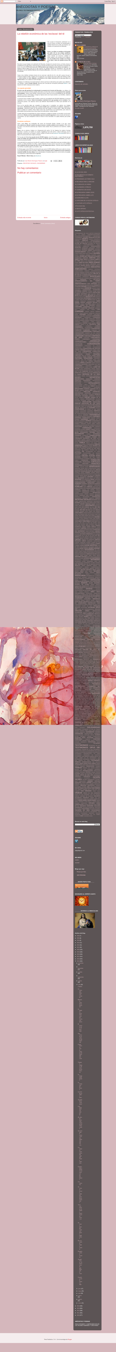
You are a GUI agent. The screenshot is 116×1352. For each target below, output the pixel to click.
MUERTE (84, 583)
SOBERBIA (97, 724)
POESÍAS (82, 646)
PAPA (85, 618)
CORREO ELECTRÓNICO (94, 352)
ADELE (98, 244)
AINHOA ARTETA (91, 251)
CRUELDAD (77, 362)
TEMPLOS (87, 739)
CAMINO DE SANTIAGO (87, 305)
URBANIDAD (87, 776)
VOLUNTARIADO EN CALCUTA (82, 811)
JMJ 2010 (92, 507)
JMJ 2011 (97, 507)
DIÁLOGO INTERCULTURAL (82, 387)
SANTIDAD (78, 706)
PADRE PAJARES (79, 616)
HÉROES (98, 478)
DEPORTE (78, 377)
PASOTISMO (97, 623)
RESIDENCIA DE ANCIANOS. (81, 673)
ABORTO (85, 239)
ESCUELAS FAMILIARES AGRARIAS (91, 426)
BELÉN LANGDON (83, 295)
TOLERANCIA (78, 764)
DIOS (91, 390)
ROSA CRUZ (83, 682)
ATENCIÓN (89, 286)
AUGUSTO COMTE (96, 288)
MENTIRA (83, 569)
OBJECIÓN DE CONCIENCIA (82, 601)
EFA (88, 407)
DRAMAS (82, 399)
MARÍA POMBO (84, 555)
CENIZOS (98, 318)
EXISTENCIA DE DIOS (89, 438)
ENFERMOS (96, 416)
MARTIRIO (84, 556)
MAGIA (82, 549)
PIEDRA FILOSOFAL (91, 642)
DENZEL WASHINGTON (87, 375)
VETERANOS (95, 782)
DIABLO (93, 386)
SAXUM (91, 712)
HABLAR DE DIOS (88, 475)
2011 (78, 1313)
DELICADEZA (78, 375)
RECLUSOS (85, 665)
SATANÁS (87, 712)
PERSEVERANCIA (80, 639)
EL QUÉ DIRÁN (96, 409)
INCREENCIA (82, 495)
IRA (81, 502)
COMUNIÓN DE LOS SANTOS (92, 333)
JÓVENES (97, 517)
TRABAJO (78, 767)
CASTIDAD (83, 314)
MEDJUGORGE (78, 568)
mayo (80, 1291)
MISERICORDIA (80, 575)
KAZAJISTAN (86, 529)
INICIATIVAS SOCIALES (29, 163)
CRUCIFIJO (97, 361)
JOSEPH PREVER (83, 517)
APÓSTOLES (96, 278)
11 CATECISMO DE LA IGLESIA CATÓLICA (86, 200)
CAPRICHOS (77, 308)
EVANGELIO (78, 435)
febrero (80, 1299)
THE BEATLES (96, 762)
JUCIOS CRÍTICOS (85, 525)
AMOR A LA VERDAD (89, 259)
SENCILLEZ (91, 715)
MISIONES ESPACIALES (88, 577)
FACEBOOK (94, 439)
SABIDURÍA (86, 683)
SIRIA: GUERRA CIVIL (86, 724)
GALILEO (82, 466)
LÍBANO (98, 538)
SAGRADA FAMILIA (86, 690)
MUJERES (97, 583)
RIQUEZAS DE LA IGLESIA (81, 679)
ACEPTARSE (77, 244)
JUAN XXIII (97, 524)
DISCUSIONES (84, 394)
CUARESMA (88, 362)
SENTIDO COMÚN (86, 716)
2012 (78, 1310)
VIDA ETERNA (87, 788)
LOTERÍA (97, 543)
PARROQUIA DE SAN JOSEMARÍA (84, 620)
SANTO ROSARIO (80, 709)
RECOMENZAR (79, 666)
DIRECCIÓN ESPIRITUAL (92, 391)
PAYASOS (90, 626)
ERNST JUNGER (96, 423)
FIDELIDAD (85, 456)
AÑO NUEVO (95, 275)
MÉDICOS (77, 565)
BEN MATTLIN (97, 295)
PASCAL (89, 622)
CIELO (98, 323)
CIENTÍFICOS (92, 324)
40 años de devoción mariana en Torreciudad (80, 1123)
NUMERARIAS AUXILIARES (83, 598)
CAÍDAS (82, 303)
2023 (78, 942)
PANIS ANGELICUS (79, 618)
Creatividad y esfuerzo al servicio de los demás (80, 1173)
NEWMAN (94, 590)
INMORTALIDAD (82, 501)
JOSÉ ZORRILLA (92, 515)
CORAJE (77, 349)
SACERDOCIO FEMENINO (82, 684)
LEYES (91, 538)
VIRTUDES (92, 803)
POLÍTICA (97, 646)
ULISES (82, 773)
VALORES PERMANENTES (89, 779)
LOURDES (77, 545)
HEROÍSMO (78, 479)
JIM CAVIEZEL (85, 507)
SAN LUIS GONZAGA (84, 701)
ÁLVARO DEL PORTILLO (86, 256)
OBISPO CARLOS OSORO (87, 600)
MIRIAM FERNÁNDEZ (93, 574)
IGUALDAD (92, 491)
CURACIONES (78, 365)
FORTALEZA (95, 462)
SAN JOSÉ (85, 693)
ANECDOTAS (95, 267)
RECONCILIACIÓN (89, 666)
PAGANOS (92, 616)
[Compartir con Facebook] (59, 161)
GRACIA (98, 469)
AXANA (94, 291)
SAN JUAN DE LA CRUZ (85, 699)
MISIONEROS (78, 577)
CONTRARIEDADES (94, 342)
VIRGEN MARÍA (91, 800)
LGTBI (94, 538)
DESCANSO (78, 381)
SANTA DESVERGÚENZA (90, 702)
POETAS (88, 646)
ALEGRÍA (97, 253)
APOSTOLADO (95, 276)
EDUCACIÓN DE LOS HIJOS (91, 403)
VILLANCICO (78, 797)
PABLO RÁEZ (78, 615)
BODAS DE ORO (96, 299)
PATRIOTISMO (78, 626)
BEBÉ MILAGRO (92, 294)
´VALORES (85, 237)
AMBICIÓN (85, 258)
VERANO (84, 782)
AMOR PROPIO (78, 264)
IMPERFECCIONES (79, 493)
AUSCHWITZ (77, 289)
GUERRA (87, 472)
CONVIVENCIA (78, 345)
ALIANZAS (93, 255)
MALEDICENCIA (90, 551)
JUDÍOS (93, 525)
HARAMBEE (90, 476)
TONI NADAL (91, 764)
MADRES (91, 548)
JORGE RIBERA (79, 512)
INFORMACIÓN (96, 496)
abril (79, 1293)
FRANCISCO (95, 463)
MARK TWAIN (92, 555)
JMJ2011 (98, 510)
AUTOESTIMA (96, 289)
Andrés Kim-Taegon (79, 267)
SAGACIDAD (88, 689)
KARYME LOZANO (79, 529)
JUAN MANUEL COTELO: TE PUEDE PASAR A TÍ (89, 519)
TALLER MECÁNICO (80, 736)
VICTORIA (84, 786)
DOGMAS (98, 395)
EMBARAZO (97, 410)
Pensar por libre (81, 871)
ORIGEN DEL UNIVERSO (94, 612)
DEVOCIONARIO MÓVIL (81, 384)
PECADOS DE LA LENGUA (82, 627)
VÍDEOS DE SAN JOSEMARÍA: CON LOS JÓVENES (87, 794)
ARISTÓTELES (78, 282)
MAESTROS (77, 549)
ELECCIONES (83, 410)
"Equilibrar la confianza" (80, 1102)
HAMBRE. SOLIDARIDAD (80, 476)
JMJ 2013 (82, 510)
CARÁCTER (84, 308)
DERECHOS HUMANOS (93, 379)
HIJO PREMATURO (86, 479)
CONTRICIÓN (78, 344)
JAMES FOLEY (81, 505)
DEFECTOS (78, 372)
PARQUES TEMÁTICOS (95, 619)
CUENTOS (98, 362)
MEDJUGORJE (85, 568)
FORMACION (84, 460)
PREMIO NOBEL (78, 651)
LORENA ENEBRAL (90, 543)
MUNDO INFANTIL (95, 584)
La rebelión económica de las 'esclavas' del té (80, 1015)
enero (80, 1303)
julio (79, 984)
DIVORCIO (97, 394)
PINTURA (80, 643)
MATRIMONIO (95, 559)
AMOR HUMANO (94, 262)
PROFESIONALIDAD (95, 655)
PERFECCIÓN (78, 636)
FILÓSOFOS (85, 457)
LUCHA (82, 545)
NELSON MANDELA (87, 590)
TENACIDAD (96, 739)
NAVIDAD (89, 589)
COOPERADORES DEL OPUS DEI (91, 348)
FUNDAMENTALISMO (94, 465)
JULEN (98, 526)
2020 (78, 949)
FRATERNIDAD (79, 465)
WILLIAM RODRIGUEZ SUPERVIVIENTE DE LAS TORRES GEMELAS (87, 814)
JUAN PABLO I (78, 521)
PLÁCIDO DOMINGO (91, 643)
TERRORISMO (91, 742)
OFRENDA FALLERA (92, 604)
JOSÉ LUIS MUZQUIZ (79, 514)
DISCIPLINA (88, 393)
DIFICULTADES (79, 388)
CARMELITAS (92, 313)
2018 (78, 954)
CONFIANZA (87, 336)
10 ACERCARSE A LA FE (81, 198)
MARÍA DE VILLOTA (92, 554)
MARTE (98, 555)
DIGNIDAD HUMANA (84, 390)
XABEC (81, 815)
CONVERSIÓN (93, 344)
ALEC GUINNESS (89, 253)
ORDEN (87, 611)
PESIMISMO (86, 640)
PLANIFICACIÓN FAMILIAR (88, 645)
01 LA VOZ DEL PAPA (81, 172)
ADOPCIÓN (78, 247)
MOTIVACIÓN (96, 581)
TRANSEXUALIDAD (88, 770)
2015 (78, 961)
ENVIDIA (86, 422)
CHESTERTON (85, 321)
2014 (78, 1306)
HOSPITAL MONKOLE (86, 485)
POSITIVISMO (89, 648)
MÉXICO (77, 571)
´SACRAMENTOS (78, 237)
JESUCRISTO (90, 505)
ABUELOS (85, 240)
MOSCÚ (91, 581)
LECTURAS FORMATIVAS (86, 534)
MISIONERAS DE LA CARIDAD (93, 575)
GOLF (94, 469)
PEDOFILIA (77, 629)
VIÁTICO (77, 785)
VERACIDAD (78, 782)
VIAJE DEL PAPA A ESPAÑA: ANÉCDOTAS (90, 784)
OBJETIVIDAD (93, 601)
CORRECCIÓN (96, 351)
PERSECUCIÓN (95, 638)
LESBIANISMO (78, 535)
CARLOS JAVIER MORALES (81, 313)
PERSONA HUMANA (93, 639)
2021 (78, 947)
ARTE (88, 283)
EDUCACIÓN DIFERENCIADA (81, 404)
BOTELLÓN (83, 301)
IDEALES (89, 486)
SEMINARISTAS (83, 715)
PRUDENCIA (96, 659)
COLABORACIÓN (88, 327)
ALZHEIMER (97, 256)
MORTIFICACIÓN (95, 580)
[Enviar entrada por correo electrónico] (51, 161)
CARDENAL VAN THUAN (87, 309)
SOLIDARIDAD (41, 163)
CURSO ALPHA (88, 367)
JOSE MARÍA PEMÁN (83, 515)
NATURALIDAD (79, 588)
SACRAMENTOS (87, 688)
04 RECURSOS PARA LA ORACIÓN (84, 181)
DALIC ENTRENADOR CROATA (87, 368)
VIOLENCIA (86, 797)
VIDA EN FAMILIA (79, 788)
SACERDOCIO (96, 683)
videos (98, 791)
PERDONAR (97, 633)
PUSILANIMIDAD (89, 660)
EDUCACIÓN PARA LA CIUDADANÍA (83, 406)
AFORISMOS (84, 250)
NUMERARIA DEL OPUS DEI (92, 597)
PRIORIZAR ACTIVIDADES (93, 653)
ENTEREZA (82, 420)
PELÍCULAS (97, 630)
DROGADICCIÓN (90, 399)
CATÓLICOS (92, 318)
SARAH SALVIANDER (79, 712)
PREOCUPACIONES (87, 651)
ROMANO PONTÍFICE (94, 680)
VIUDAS (95, 804)
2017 (78, 956)
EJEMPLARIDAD (79, 409)
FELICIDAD (78, 453)
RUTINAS (77, 683)
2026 (78, 935)
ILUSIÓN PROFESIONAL (82, 492)
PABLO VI (83, 615)
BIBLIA (82, 298)
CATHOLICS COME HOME (81, 318)
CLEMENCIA (88, 325)
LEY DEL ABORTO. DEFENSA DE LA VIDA (90, 536)
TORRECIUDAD (90, 766)
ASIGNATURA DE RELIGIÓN (83, 285)
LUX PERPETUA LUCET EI (80, 1111)
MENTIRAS (89, 569)
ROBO (98, 679)
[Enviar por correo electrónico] (54, 161)
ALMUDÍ (77, 862)
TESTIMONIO (96, 743)
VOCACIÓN (90, 806)
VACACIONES (96, 776)
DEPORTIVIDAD (79, 379)
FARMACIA (85, 445)
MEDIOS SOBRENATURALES (92, 567)
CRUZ (82, 362)
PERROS (86, 638)
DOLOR (87, 397)
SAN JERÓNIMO (78, 693)
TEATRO (89, 736)
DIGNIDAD (86, 388)
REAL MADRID (91, 663)
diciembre (80, 963)
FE (83, 451)
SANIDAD (98, 701)
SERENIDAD (89, 718)
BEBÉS (98, 294)
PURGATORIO (82, 660)
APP (76, 279)
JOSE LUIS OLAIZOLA (90, 514)
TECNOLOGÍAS (96, 736)
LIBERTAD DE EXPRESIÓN (87, 539)
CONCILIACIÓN (85, 334)
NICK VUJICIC (79, 591)
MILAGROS (97, 571)
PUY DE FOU (97, 660)
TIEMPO (81, 763)
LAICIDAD (88, 532)
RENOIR (85, 672)
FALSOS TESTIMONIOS (95, 441)
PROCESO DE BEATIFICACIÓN (82, 655)
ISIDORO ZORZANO (85, 504)
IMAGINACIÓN (96, 492)
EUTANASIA (96, 434)
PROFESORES (78, 656)
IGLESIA (93, 488)
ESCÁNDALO (78, 425)
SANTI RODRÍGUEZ (95, 705)
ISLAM (93, 504)
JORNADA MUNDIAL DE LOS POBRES (91, 512)
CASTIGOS (89, 314)
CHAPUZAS (77, 321)
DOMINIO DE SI (95, 397)
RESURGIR (97, 674)
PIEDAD (77, 642)
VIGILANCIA (97, 796)
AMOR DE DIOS (83, 262)
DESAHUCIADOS (96, 380)
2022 (78, 945)
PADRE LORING (96, 615)
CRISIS (94, 355)
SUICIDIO (97, 732)
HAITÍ (93, 475)
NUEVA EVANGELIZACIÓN (88, 596)
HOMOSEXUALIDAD (80, 482)
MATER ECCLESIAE (79, 558)
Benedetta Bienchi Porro (80, 296)
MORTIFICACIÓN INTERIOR (82, 581)
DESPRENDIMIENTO (94, 383)
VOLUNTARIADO (95, 810)
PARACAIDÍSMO (78, 619)
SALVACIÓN (97, 692)
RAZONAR (85, 663)
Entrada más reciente (24, 217)
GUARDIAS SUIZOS (79, 472)
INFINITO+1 (77, 496)
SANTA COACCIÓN (79, 702)
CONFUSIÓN (86, 337)
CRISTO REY (84, 361)
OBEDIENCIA (96, 599)
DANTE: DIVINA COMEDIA (94, 369)
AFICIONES (91, 249)
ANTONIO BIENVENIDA (90, 272)
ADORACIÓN (85, 247)
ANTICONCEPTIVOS (95, 270)
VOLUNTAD (97, 808)
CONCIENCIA (78, 334)
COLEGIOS (97, 327)
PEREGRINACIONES (79, 635)
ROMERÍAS (77, 682)
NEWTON (98, 590)
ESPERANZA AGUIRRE (80, 429)
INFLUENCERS (86, 496)
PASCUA (93, 622)
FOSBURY (77, 463)
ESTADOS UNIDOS (88, 431)
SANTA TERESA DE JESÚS (89, 703)
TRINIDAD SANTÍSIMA (80, 772)
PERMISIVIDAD (78, 638)
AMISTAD (92, 258)
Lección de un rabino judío (80, 1094)
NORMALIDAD (97, 593)
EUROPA (89, 434)
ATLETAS (98, 286)
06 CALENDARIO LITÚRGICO (83, 187)
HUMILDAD (79, 486)
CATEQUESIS (96, 317)
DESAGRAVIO (86, 380)
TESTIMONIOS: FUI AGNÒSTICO (93, 752)
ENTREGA (88, 420)
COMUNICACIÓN (79, 333)
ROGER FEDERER (82, 680)
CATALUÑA (82, 316)
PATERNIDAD (78, 625)
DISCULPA (77, 394)
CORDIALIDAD (89, 349)
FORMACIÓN (95, 460)
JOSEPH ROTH (90, 517)
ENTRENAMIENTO (96, 420)
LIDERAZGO (89, 541)
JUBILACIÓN (77, 525)
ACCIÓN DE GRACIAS (81, 243)
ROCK (76, 680)
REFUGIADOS (96, 669)
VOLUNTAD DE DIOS (82, 810)
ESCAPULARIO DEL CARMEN (87, 425)
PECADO (97, 626)
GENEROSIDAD (94, 466)
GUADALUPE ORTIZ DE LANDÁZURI (90, 471)
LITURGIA (88, 542)
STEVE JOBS (92, 730)
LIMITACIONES (97, 541)
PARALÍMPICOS (85, 619)
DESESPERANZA (88, 381)
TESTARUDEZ (78, 743)
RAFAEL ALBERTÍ (79, 663)
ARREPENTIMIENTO (80, 283)
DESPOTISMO (78, 383)
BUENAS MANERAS (86, 302)
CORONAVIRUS (86, 351)
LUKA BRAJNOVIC (84, 546)
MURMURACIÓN (85, 585)
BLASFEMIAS (87, 298)
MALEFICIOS (97, 551)
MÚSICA (77, 587)
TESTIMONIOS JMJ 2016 (94, 745)
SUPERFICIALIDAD (88, 733)
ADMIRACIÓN (86, 246)
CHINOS (98, 321)
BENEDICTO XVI (90, 296)
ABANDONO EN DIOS (94, 237)
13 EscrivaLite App (80, 206)
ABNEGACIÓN (78, 239)
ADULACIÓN (92, 247)
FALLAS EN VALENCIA (83, 441)
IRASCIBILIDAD (85, 502)
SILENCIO (86, 721)
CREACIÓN (78, 355)
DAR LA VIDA (78, 371)
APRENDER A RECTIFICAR (90, 279)
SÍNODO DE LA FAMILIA (93, 722)
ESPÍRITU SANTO (90, 429)
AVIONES (90, 291)
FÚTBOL (77, 466)
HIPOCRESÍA (82, 481)
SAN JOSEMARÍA (94, 693)
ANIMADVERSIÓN (79, 270)
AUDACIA (88, 288)
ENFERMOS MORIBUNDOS (82, 418)
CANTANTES (86, 306)
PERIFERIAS (87, 636)
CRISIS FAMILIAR (87, 357)
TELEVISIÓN (90, 737)
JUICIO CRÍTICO (91, 526)
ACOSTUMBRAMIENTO (89, 244)
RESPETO (91, 673)
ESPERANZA (87, 428)
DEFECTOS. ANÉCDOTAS (87, 372)
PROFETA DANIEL (87, 656)
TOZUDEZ (98, 766)
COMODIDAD (87, 328)
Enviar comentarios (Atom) (48, 223)
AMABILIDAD (78, 258)
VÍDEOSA (77, 796)
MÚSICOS (82, 587)
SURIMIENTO (97, 733)
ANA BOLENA (86, 264)
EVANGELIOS (85, 435)
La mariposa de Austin (80, 1086)
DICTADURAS (97, 387)
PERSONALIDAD (78, 640)
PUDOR (76, 660)
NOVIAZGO (78, 596)
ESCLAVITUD (97, 425)
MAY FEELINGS (79, 564)
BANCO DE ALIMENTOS (87, 292)
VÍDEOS (78, 793)
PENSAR (95, 632)
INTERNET (77, 502)
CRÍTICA (91, 361)
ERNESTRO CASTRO (86, 423)
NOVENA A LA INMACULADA (81, 594)
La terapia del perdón (80, 1077)
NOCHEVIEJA (89, 593)
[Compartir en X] (58, 161)
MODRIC (77, 578)
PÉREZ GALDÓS (89, 635)
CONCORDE (97, 334)
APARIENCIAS (85, 276)
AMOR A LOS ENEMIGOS (87, 260)
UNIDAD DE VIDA (85, 775)
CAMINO (77, 305)
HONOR (98, 482)
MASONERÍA (97, 556)
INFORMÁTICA (78, 498)
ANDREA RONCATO (95, 265)
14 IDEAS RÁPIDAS (80, 208)
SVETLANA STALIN (89, 734)
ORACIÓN (78, 611)
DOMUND (77, 399)
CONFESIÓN (79, 336)
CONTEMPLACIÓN (79, 340)
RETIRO (98, 676)
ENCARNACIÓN (84, 413)
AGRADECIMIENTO (80, 252)
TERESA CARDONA (95, 740)
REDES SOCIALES (87, 669)
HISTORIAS (88, 481)
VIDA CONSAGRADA (95, 786)
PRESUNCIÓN (87, 652)
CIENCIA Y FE (84, 324)
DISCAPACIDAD (79, 393)
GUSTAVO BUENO (79, 475)
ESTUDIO (92, 432)
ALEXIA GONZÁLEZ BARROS (82, 255)
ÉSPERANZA (97, 428)
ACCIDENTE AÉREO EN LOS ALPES (83, 242)
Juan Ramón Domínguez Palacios (86, 101)
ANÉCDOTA (87, 267)
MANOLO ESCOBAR (95, 552)
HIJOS (92, 479)
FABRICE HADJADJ (86, 439)
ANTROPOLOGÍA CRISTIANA (86, 273)
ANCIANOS (93, 264)
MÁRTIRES (78, 556)
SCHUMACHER (97, 712)
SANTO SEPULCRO (91, 709)
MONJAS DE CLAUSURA (84, 578)
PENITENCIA (89, 632)
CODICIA (97, 325)
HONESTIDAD (91, 482)
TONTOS (77, 766)
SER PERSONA (81, 875)
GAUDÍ (86, 466)
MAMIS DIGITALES (79, 552)
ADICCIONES (78, 246)
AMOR (98, 258)
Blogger (70, 1339)
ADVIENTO (84, 249)
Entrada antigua (65, 217)
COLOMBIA (81, 328)
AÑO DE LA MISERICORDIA (84, 275)
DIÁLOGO (98, 386)
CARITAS (87, 311)
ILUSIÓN (98, 491)
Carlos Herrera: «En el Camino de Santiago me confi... (80, 1052)
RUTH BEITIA (97, 682)
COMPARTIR (78, 330)
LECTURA (77, 534)
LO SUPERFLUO (82, 543)
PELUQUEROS (78, 632)
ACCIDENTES (96, 242)
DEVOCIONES (93, 384)
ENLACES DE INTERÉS (81, 84)
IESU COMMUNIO (87, 488)
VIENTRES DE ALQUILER (86, 796)
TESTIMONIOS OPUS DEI (87, 747)
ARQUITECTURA (96, 282)
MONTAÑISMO (93, 578)
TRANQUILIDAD (78, 770)
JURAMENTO (78, 528)
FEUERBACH (78, 455)
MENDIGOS (77, 569)
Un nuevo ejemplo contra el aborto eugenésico (80, 1230)
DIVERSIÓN (91, 394)
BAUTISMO (84, 294)
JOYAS (90, 518)
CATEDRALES (87, 317)
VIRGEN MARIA (82, 800)
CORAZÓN (82, 349)
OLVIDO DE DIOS (87, 605)
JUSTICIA (83, 528)
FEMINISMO (84, 454)
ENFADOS (85, 415)
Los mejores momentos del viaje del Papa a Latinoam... (80, 1156)
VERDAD (88, 782)
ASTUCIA (92, 285)
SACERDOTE (96, 684)
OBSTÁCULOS (91, 603)
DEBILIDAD (85, 371)
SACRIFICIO (96, 688)
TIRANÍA (98, 763)
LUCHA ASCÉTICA (90, 545)
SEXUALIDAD (86, 719)
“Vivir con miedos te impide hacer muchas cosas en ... (80, 1212)
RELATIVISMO (91, 670)
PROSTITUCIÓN (96, 658)
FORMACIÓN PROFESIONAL (82, 462)
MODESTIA (97, 577)
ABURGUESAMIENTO (95, 240)
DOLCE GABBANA (79, 397)
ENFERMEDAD (95, 415)
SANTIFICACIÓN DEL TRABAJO (91, 708)
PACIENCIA (89, 615)
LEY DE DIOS (91, 535)
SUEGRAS (97, 730)
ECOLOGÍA (77, 400)
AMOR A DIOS (79, 259)
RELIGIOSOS (78, 672)
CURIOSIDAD (88, 365)
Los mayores (80, 1183)
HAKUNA (97, 475)
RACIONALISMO (83, 662)
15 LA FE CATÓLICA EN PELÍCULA (84, 211)
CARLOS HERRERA (95, 311)
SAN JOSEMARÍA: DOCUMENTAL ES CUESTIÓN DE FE (87, 695)
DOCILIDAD (78, 395)
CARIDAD (79, 311)
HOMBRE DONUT (96, 481)
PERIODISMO (96, 636)
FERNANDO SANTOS (94, 454)
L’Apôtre (80, 986)
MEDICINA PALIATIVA (95, 564)
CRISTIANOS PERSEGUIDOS (84, 358)
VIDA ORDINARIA (86, 791)
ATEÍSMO (84, 286)
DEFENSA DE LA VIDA (91, 374)
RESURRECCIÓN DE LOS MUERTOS (85, 676)
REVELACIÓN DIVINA (80, 677)
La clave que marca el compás (80, 993)
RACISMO (90, 662)
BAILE (98, 291)
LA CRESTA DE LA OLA (83, 61)
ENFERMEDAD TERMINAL (80, 416)
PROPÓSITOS (86, 658)
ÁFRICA (90, 250)
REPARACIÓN (92, 672)
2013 (78, 1308)
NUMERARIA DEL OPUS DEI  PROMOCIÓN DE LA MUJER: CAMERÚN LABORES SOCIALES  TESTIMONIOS (87, 235)
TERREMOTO (84, 742)
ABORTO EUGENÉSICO (94, 239)
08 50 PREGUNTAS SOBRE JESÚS (84, 192)
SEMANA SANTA (86, 714)
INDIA (87, 495)
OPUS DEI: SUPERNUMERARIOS (86, 609)
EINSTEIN (98, 407)
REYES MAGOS (90, 677)
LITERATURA (82, 542)
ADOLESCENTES (95, 246)
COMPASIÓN (86, 330)
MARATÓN (77, 554)
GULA (98, 473)
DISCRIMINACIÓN (96, 393)
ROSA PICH (90, 682)
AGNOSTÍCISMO (96, 250)
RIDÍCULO (98, 677)
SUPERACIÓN (79, 733)
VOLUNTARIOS (93, 811)
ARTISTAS (94, 283)
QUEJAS (77, 662)
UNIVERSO (78, 776)
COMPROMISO (96, 331)
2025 (78, 938)
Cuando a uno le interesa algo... (80, 1282)
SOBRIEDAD (78, 725)
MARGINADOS (83, 554)
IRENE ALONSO (92, 502)
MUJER (91, 583)
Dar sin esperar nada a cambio (80, 1245)
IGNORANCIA (85, 491)
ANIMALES (87, 270)
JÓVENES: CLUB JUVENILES (82, 518)
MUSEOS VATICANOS (95, 585)
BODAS (90, 299)
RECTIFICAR (78, 667)
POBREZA (97, 645)
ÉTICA (98, 432)
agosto (80, 981)
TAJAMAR (97, 734)
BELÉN (77, 295)
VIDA (88, 786)
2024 (78, 940)
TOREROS (82, 766)
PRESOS (80, 652)
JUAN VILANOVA (90, 524)
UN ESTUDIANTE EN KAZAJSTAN (92, 773)
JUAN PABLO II (87, 521)
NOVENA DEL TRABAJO (94, 594)
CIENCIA (77, 324)
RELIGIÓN (97, 670)
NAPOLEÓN (87, 587)
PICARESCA (97, 640)
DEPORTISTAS (95, 377)
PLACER (84, 643)
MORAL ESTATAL (80, 580)
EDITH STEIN (90, 400)
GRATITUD (77, 471)
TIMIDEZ (94, 763)
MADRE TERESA (84, 548)
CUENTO (93, 362)
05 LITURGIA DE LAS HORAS (83, 184)
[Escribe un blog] (56, 161)
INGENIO (97, 498)
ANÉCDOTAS (81, 269)
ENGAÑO (93, 418)
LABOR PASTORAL (90, 531)
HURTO (85, 486)
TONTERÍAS (97, 764)
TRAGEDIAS (97, 769)
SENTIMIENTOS (82, 718)
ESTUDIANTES (84, 432)
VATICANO (97, 781)
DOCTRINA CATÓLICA (88, 395)
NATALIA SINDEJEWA (95, 587)
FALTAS (76, 442)
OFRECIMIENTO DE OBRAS (81, 604)
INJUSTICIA (94, 499)
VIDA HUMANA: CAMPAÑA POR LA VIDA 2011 (86, 789)
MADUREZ (97, 548)
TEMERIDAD (97, 737)
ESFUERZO (77, 428)
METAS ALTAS (96, 569)
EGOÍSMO (92, 407)
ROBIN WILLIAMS (93, 679)
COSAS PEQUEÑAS (93, 354)
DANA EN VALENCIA (83, 369)
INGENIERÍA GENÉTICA (88, 498)
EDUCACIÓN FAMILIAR (94, 404)
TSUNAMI (93, 772)
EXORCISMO (78, 439)
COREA (94, 349)
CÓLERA (77, 328)
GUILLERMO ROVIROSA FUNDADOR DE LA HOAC (86, 473)
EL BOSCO (88, 409)
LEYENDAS (86, 538)
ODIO (98, 603)
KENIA (90, 529)
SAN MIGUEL (92, 701)
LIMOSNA (77, 542)
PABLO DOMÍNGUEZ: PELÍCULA (91, 613)
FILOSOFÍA (77, 457)
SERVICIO (78, 719)
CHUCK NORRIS (92, 323)
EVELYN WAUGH (79, 437)
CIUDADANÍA (78, 325)
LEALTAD (97, 532)
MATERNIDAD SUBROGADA (82, 559)
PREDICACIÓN (97, 648)
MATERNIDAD (96, 558)
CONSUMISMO (96, 339)
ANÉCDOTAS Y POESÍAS (36, 7)
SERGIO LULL (96, 718)
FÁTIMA (90, 445)
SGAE (93, 719)
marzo (80, 1295)
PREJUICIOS (78, 649)
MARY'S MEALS (90, 556)
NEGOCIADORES (78, 590)
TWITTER (98, 772)
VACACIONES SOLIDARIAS (82, 777)
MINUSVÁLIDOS (79, 572)
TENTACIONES (78, 740)
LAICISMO (93, 532)
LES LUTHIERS (96, 534)
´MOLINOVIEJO (96, 236)
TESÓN (98, 742)
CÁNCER (98, 305)
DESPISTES (97, 381)
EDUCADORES (83, 407)
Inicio (45, 217)
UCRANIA (77, 773)
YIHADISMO (86, 815)
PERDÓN (87, 633)
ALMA (98, 255)
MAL (96, 549)
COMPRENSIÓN (87, 331)
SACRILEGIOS (78, 689)
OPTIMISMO (91, 607)
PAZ (94, 626)
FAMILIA (82, 442)
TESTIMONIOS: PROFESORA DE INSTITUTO (87, 755)
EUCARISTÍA (79, 434)
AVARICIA (84, 291)
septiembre (81, 977)
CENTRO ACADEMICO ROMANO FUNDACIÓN (85, 320)
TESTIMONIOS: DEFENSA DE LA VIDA (84, 749)
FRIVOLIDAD (86, 465)
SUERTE (77, 732)
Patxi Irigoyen (84, 626)
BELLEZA (90, 295)
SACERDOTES (80, 686)
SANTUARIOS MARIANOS (94, 711)
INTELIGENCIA (97, 501)
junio (79, 1288)
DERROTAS (78, 380)
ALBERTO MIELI (82, 253)
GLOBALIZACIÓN (92, 468)
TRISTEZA (88, 772)
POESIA (77, 646)
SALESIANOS (90, 692)
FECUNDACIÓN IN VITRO (93, 451)
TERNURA (77, 742)
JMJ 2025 (93, 510)
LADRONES (83, 532)
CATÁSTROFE (88, 316)
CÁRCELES (91, 308)
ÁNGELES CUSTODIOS (94, 269)
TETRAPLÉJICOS (86, 762)
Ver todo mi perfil (79, 108)
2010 (78, 1315)
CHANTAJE (97, 320)
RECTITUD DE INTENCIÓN (91, 668)
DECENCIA (91, 371)
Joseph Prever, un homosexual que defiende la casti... (80, 1267)
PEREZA (97, 635)
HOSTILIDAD (97, 485)
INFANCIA (92, 495)
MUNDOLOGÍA (78, 585)
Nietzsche (87, 591)
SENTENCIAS (78, 716)
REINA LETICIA (83, 670)
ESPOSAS (97, 429)
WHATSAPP (91, 813)
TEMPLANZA (78, 739)
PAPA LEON (91, 618)
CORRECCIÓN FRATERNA (81, 352)
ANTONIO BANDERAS (80, 272)
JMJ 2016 (88, 510)
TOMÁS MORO (85, 764)
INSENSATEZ (90, 501)
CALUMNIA (88, 303)
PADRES (86, 616)
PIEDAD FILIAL (82, 642)
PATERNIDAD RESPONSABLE (92, 625)
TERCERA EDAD (86, 740)
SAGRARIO (83, 692)
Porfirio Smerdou (79, 648)
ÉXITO (98, 438)
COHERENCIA (79, 327)
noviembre (80, 968)
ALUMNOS (77, 256)
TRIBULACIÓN (97, 770)
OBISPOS (98, 600)
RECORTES (97, 666)
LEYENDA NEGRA (79, 538)
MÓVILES (77, 583)
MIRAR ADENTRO (89, 572)
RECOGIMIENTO (96, 665)
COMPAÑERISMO (95, 328)
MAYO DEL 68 (87, 564)
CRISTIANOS (96, 357)
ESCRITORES (78, 426)
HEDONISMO (80, 478)
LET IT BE (84, 535)
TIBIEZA (77, 763)
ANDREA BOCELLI (85, 265)
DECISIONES (97, 371)
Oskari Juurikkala (78, 613)
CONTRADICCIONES (80, 342)
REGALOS (77, 670)
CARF (98, 309)
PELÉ (81, 629)
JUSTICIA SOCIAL (91, 528)
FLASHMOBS (87, 458)
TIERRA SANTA (87, 763)
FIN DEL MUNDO (95, 457)
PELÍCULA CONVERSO (88, 629)
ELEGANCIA (90, 410)
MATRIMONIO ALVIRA (80, 561)
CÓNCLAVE (91, 334)
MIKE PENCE (88, 571)
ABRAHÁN (77, 240)
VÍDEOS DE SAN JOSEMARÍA (91, 793)
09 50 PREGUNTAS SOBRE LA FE (84, 195)
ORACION (97, 609)
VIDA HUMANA (96, 788)
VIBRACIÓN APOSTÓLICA (87, 785)
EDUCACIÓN (86, 402)
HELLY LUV (92, 478)
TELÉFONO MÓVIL (80, 737)
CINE (98, 324)
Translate (87, 37)
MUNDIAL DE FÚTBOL (82, 584)
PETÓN (91, 640)
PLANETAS (79, 645)
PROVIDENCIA (78, 659)
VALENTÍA (96, 778)
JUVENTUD (97, 528)
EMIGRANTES (83, 412)
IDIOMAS (81, 488)
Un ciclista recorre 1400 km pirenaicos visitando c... (80, 1194)
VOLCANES (92, 808)
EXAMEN (87, 437)
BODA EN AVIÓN (83, 299)
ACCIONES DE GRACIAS (94, 243)
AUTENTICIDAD (87, 289)
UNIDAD (77, 775)
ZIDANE (91, 815)
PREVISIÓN (93, 652)
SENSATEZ (97, 715)
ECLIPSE (98, 399)
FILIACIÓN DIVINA (94, 456)
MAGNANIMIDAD (89, 549)
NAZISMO (98, 588)
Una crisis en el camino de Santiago (80, 1038)
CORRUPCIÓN (78, 354)
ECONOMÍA (83, 400)
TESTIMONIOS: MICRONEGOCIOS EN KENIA (87, 753)
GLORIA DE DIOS (88, 469)
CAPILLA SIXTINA (95, 306)
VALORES (78, 779)
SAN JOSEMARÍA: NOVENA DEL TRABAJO (86, 696)
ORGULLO (85, 612)
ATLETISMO (77, 288)
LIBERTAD (78, 539)
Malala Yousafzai (83, 551)
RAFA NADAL (96, 662)
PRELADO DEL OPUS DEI (91, 649)
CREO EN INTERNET (86, 355)
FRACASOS (85, 463)
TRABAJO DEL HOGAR (88, 767)
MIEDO (82, 571)
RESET (98, 672)
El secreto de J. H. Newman (80, 1027)
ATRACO (82, 288)
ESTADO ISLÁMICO (79, 431)
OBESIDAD (77, 600)
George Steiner (84, 468)
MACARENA (91, 546)
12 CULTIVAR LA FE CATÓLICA (83, 203)
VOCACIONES (85, 808)
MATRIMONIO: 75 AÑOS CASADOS (92, 562)
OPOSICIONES (84, 607)
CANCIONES (78, 306)
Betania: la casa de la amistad (80, 1003)
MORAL (98, 578)
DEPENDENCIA (96, 375)
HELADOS (87, 478)
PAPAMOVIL (97, 618)
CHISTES (85, 323)
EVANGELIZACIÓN (95, 435)
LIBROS (84, 541)
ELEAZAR (77, 410)
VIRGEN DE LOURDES (88, 798)
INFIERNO (97, 495)
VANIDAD (90, 781)
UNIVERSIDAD (97, 775)
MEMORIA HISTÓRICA (95, 568)
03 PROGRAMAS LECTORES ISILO (84, 179)
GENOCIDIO (77, 468)
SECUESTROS (78, 714)
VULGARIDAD (84, 813)
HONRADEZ (78, 483)
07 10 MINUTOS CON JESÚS (83, 189)
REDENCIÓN (78, 669)
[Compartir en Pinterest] (61, 161)
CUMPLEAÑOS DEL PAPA (94, 364)
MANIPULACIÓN (87, 552)
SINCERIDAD (95, 721)
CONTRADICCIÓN (95, 340)
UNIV (91, 775)
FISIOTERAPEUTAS (79, 458)
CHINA (92, 321)
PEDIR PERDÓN (95, 627)
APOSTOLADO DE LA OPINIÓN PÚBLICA (84, 278)
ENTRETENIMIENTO (79, 422)
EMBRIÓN (77, 412)
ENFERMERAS (90, 416)
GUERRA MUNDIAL (95, 472)
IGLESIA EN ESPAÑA (88, 489)
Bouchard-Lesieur (91, 301)
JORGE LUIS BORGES (94, 511)
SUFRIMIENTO (90, 732)
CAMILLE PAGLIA (96, 303)
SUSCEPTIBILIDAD (79, 734)
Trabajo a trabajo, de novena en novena (80, 1067)
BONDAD (77, 301)
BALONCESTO (78, 292)
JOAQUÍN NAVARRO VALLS (81, 511)
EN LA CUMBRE (81, 45)
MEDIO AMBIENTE (86, 565)
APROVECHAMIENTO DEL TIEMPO (87, 281)
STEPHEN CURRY (84, 730)
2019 (78, 952)
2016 (78, 959)
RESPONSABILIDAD (87, 675)
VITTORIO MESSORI (88, 804)
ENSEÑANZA (84, 419)
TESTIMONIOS (81, 745)
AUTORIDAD (78, 291)
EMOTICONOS (90, 412)
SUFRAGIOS (82, 732)
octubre (80, 972)
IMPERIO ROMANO (89, 493)
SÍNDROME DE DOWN (81, 722)
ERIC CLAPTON (93, 422)
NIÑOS (92, 591)
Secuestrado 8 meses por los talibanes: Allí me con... (80, 1138)
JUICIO (84, 526)
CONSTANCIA (86, 339)
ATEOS (94, 286)
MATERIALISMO (88, 558)
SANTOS (86, 711)
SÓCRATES (82, 727)
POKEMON (92, 646)
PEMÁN (84, 632)
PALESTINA (97, 616)
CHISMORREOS (78, 323)
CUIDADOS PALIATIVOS (81, 364)
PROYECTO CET (88, 659)
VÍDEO (94, 791)
